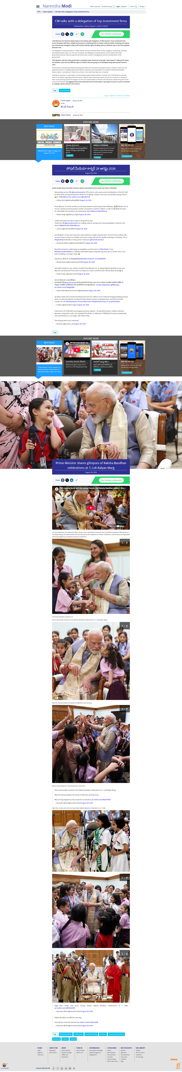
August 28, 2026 (85, 200)
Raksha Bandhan (66, 1034)
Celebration (78, 1034)
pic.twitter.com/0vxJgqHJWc (65, 287)
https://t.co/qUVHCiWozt (111, 301)
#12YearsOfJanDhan (103, 285)
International (64, 90)
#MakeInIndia (64, 225)
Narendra (57, 6)
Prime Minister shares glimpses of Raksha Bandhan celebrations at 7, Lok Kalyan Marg (91, 465)
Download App (127, 156)
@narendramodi (78, 192)
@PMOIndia (115, 285)
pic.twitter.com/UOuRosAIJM (87, 1022)
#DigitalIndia (59, 239)
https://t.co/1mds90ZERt (97, 258)
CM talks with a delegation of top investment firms (91, 21)
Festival (73, 1039)
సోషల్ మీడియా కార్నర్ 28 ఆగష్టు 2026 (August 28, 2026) (49, 152)
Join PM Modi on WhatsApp (111, 34)
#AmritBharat (92, 211)
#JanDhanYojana (72, 301)
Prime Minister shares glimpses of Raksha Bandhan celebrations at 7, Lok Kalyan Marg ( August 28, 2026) (49, 369)
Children (103, 1034)
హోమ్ (39, 12)
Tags (54, 90)
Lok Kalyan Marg (91, 1034)
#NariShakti (104, 249)
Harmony (56, 1039)
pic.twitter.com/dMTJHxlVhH (65, 1008)
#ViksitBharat (64, 197)
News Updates (48, 12)
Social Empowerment (116, 1034)
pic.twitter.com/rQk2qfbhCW (79, 197)
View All (70, 155)
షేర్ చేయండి (67, 107)
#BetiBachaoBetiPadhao (63, 251)
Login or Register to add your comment (117, 95)
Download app (5, 1068)
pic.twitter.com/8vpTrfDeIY (101, 799)
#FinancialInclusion (85, 301)
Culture (65, 1039)
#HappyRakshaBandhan (79, 258)
